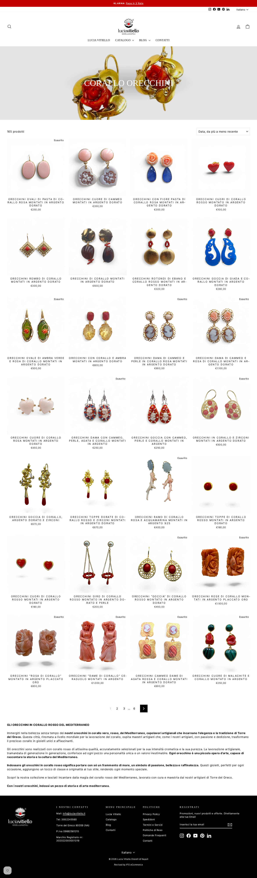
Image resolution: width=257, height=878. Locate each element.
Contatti (162, 40)
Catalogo (123, 40)
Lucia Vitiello (99, 40)
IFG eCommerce (134, 864)
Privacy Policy (151, 814)
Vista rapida (36, 191)
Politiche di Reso (153, 830)
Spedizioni (149, 819)
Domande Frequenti (154, 835)
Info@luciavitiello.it (74, 813)
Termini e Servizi (153, 824)
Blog (143, 40)
